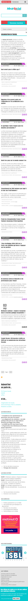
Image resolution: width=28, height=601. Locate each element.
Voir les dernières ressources (11, 466)
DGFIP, (3, 393)
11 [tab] (26, 558)
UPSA (2, 395)
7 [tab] (17, 558)
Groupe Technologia (18, 205)
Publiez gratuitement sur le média (12, 503)
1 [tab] (3, 558)
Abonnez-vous (6, 2)
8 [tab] (19, 558)
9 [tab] (21, 558)
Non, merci (16, 598)
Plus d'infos (20, 595)
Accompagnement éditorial (11, 509)
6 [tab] (15, 558)
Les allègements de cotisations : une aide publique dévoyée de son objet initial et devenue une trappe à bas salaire (13, 420)
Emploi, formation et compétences (9, 82)
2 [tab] (6, 558)
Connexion (15, 2)
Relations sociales (17, 114)
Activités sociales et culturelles (8, 573)
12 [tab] (6, 560)
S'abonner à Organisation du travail (1, 377)
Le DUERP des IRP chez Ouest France (12, 424)
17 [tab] (17, 560)
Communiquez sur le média (11, 511)
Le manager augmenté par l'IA (14, 485)
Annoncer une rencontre (10, 494)
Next (25, 553)
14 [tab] (10, 560)
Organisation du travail (6, 84)
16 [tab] (15, 560)
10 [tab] (23, 558)
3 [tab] (8, 558)
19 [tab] (21, 560)
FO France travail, (6, 391)
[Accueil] (14, 8)
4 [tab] (10, 558)
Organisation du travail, (8, 403)
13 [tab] (8, 560)
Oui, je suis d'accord (6, 598)
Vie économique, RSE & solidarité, (11, 404)
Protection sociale (5, 201)
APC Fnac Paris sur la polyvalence (11, 447)
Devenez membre (16, 23)
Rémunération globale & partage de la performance (12, 581)
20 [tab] (23, 560)
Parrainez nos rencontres (10, 508)
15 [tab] (12, 560)
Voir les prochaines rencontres (11, 492)
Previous (2, 553)
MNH (16, 201)
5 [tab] (12, 558)
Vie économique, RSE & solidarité (8, 86)
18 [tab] (19, 560)
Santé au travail (5, 205)
